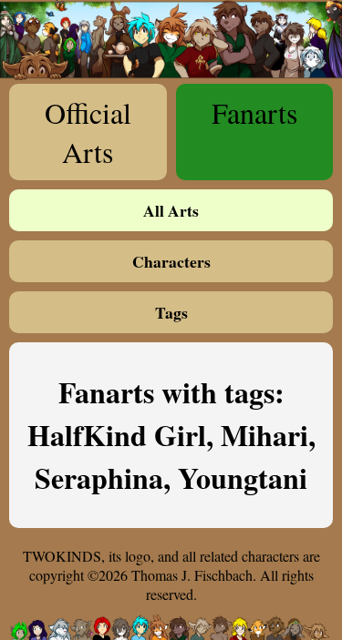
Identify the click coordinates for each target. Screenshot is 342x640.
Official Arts (88, 132)
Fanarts (254, 112)
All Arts (171, 210)
